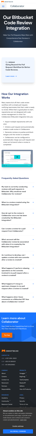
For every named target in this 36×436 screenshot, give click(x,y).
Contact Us (5, 380)
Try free (7, 335)
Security (22, 401)
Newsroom (5, 383)
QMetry (22, 386)
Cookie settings (18, 426)
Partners (4, 386)
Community (5, 401)
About (4, 373)
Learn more (23, 420)
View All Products (25, 389)
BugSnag (22, 376)
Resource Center (7, 404)
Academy (5, 398)
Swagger (22, 373)
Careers (4, 376)
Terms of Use (24, 404)
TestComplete (24, 380)
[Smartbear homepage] (7, 1)
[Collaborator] (19, 6)
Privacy (22, 398)
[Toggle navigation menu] (3, 6)
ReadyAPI (23, 383)
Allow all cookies (18, 431)
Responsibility (6, 389)
